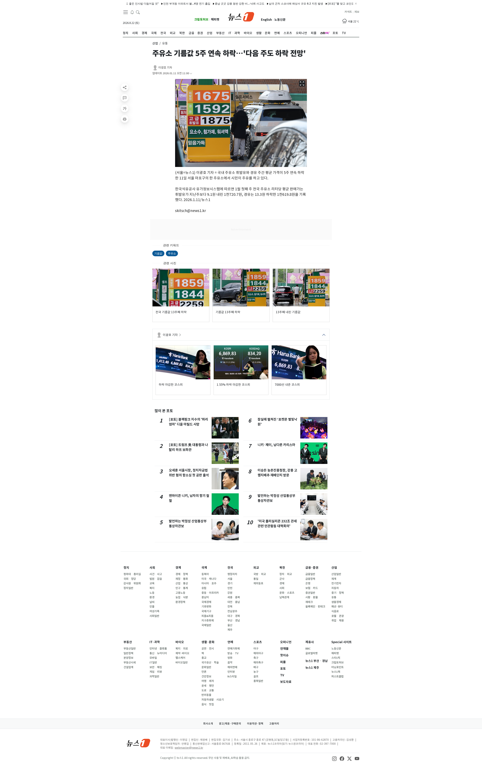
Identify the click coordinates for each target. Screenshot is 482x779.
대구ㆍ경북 (233, 616)
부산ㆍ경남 (233, 620)
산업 (334, 568)
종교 (203, 658)
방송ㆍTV (233, 653)
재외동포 (258, 583)
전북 (229, 606)
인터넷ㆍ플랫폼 (158, 648)
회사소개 (208, 723)
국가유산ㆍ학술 (210, 662)
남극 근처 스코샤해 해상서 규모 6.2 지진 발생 (276, 3)
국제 (204, 568)
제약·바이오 (182, 653)
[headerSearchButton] (138, 12)
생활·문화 (207, 642)
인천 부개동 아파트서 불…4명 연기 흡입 (167, 3)
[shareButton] (124, 87)
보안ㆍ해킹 (155, 667)
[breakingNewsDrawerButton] (132, 12)
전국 (230, 568)
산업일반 (336, 574)
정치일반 (128, 588)
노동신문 (280, 20)
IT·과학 (154, 642)
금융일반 (310, 574)
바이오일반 (181, 662)
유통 (333, 597)
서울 (229, 579)
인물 (151, 606)
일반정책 (128, 653)
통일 (255, 579)
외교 (256, 568)
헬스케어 (180, 658)
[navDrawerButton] (125, 12)
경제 (178, 568)
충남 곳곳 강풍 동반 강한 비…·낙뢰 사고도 (220, 3)
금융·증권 (311, 568)
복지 (151, 588)
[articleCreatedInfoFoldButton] (191, 73)
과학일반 (154, 676)
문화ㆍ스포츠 (286, 593)
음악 (229, 662)
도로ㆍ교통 (207, 690)
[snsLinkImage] (334, 758)
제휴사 (309, 642)
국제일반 (206, 625)
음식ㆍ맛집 (207, 704)
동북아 (205, 574)
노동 (151, 593)
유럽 (203, 588)
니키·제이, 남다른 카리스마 (276, 445)
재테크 (309, 602)
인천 (229, 588)
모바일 (153, 658)
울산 (229, 625)
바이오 (179, 642)
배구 (255, 667)
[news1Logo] (138, 743)
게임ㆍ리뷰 (155, 671)
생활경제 (336, 602)
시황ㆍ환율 (311, 597)
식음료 (335, 611)
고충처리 (274, 723)
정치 (126, 568)
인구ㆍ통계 (181, 588)
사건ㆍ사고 (155, 574)
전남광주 (232, 611)
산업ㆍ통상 (181, 583)
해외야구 (258, 653)
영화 (229, 658)
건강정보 (206, 676)
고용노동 (180, 593)
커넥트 (348, 12)
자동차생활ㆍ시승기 (212, 699)
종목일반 (258, 681)
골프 (255, 676)
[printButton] (124, 119)
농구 (255, 671)
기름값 (158, 253)
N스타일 (232, 676)
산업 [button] (155, 43)
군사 (281, 579)
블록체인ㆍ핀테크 (315, 606)
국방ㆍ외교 (259, 574)
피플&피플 (207, 616)
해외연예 (232, 667)
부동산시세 (130, 662)
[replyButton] (124, 98)
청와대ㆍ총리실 (132, 574)
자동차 (335, 588)
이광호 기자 (165, 67)
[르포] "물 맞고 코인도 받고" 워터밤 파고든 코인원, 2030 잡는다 (346, 3)
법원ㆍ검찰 (155, 579)
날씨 (151, 602)
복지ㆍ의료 (181, 648)
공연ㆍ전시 (207, 648)
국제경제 (206, 602)
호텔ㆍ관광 (337, 616)
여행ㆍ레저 (207, 681)
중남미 (205, 597)
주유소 (172, 253)
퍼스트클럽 (337, 676)
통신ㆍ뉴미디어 (158, 653)
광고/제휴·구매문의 (230, 723)
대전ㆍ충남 (233, 602)
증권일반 (310, 593)
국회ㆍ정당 (130, 579)
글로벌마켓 (311, 653)
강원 (229, 593)
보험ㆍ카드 (311, 588)
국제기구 (206, 611)
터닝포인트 (337, 667)
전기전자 (336, 583)
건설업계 (128, 667)
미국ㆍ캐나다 (208, 579)
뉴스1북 (335, 671)
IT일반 (153, 662)
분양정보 (128, 658)
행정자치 (232, 574)
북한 (282, 568)
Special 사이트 (341, 642)
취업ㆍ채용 (337, 620)
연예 (230, 642)
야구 (255, 648)
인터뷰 (231, 671)
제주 (229, 629)
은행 (307, 583)
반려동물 (206, 695)
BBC (307, 648)
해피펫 (215, 19)
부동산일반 (130, 648)
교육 (151, 583)
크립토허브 (201, 19)
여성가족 (154, 611)
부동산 (128, 642)
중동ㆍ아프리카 (210, 593)
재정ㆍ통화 (181, 579)
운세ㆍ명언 (207, 685)
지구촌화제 (207, 620)
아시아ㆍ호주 (208, 583)
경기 (229, 583)
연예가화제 (233, 648)
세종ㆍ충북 (233, 597)
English (266, 20)
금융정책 (310, 579)
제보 (356, 12)
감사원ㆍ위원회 (132, 583)
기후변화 (206, 606)
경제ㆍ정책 (181, 574)
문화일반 (206, 667)
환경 (151, 597)
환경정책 (180, 602)
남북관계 (284, 597)
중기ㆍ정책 (337, 593)
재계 (333, 579)
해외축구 (258, 662)
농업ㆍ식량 (181, 597)
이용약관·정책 (255, 723)
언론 (203, 671)
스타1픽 (335, 658)
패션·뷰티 (337, 606)
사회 (152, 568)
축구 (255, 658)
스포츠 (257, 642)
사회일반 (154, 616)
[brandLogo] (241, 16)
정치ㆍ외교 (285, 574)
